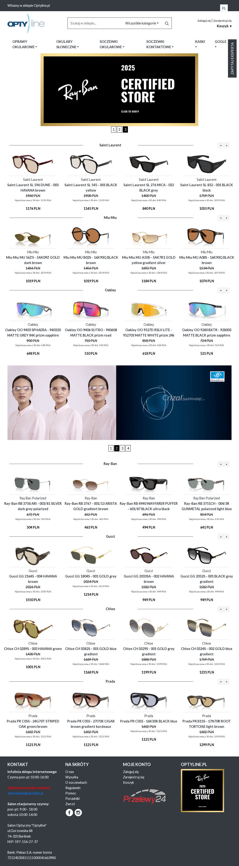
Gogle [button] (220, 42)
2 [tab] (119, 129)
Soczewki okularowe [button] (111, 44)
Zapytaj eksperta (232, 58)
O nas (69, 772)
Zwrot (70, 804)
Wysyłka (71, 777)
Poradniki (72, 799)
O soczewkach (76, 782)
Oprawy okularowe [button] (23, 44)
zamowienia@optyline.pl (25, 793)
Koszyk (128, 782)
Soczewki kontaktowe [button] (159, 44)
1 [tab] (114, 129)
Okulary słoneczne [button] (66, 44)
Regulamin (73, 788)
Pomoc (70, 793)
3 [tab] (125, 129)
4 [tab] (128, 448)
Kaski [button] (200, 42)
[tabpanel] (119, 89)
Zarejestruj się (222, 20)
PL (224, 8)
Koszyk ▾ (224, 26)
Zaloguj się (204, 20)
